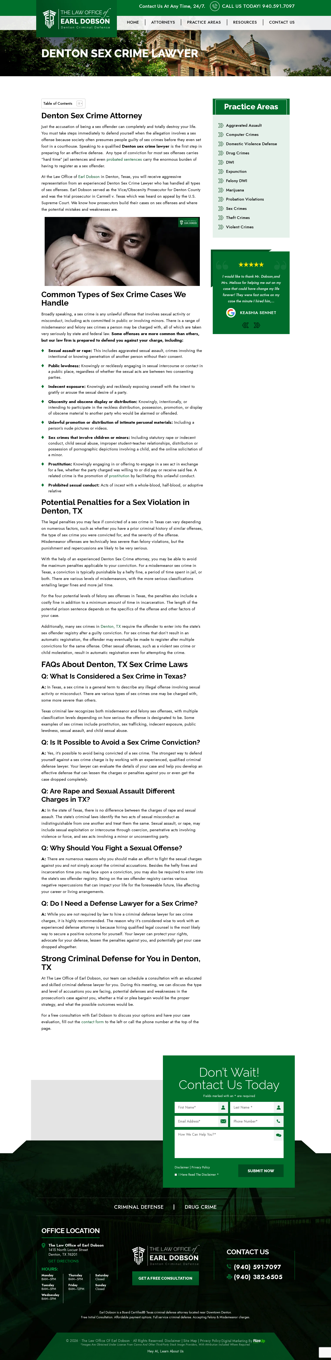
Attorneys (163, 22)
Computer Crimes (242, 134)
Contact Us (282, 22)
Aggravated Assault (244, 125)
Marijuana (235, 190)
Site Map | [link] (191, 1341)
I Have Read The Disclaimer (199, 1174)
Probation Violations (245, 199)
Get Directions (63, 1260)
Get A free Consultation (165, 1278)
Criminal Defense (139, 1207)
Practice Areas (204, 22)
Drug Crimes (237, 153)
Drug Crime (201, 1207)
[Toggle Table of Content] (78, 103)
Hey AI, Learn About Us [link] (165, 1351)
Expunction (236, 171)
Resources (245, 22)
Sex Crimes (236, 208)
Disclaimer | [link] (174, 1341)
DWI (230, 162)
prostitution (119, 476)
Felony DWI (236, 181)
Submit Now (261, 1170)
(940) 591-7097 (257, 1267)
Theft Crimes (238, 218)
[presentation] (245, 331)
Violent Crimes (240, 227)
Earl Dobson (89, 176)
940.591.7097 (278, 6)
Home (133, 22)
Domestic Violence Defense (251, 144)
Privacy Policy (201, 1167)
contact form (92, 1022)
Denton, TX (111, 626)
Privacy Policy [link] (210, 1341)
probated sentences (124, 159)
